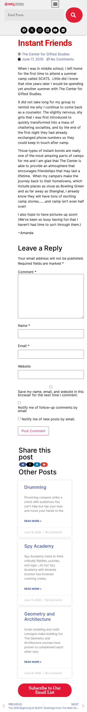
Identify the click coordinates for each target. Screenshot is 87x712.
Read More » (33, 521)
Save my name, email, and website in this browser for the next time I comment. (51, 393)
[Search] (74, 15)
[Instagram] (39, 30)
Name (24, 325)
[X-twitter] (32, 30)
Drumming (35, 487)
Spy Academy (39, 546)
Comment (27, 272)
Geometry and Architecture (39, 616)
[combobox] (34, 15)
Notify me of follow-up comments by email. (47, 409)
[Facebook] (24, 30)
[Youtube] (55, 30)
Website (24, 366)
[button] (55, 3)
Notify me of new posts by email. (48, 419)
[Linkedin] (47, 30)
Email (23, 345)
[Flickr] (63, 30)
